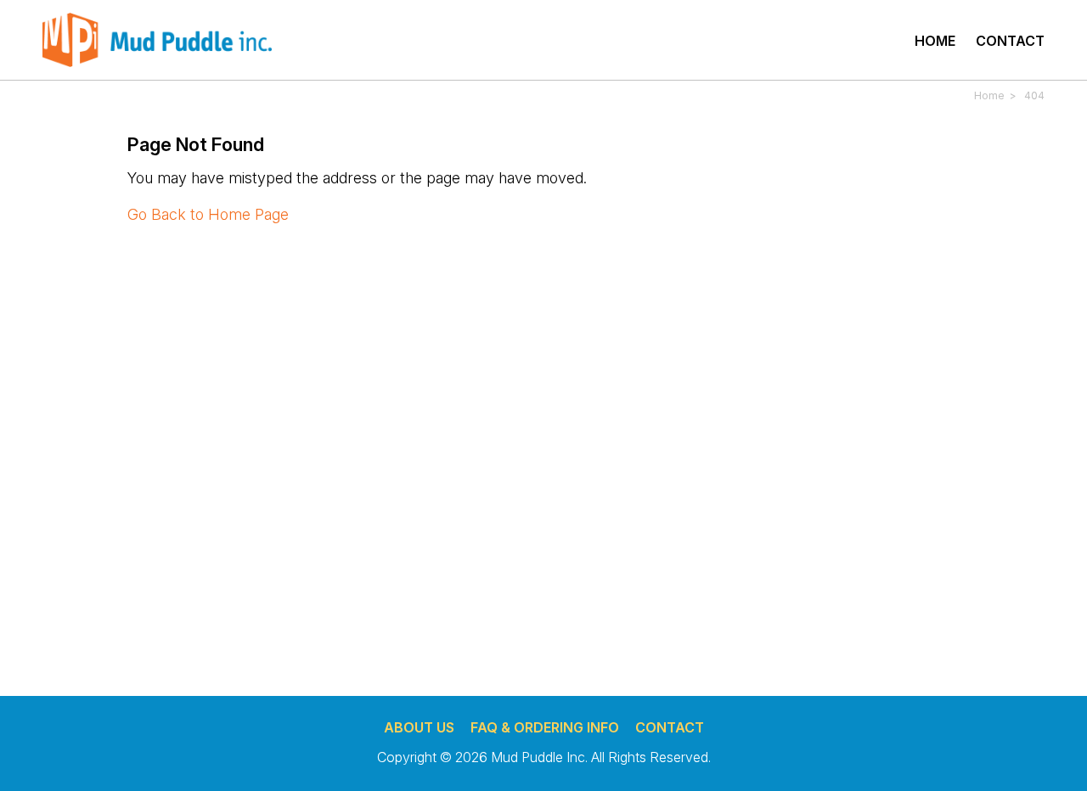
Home (935, 40)
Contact (1010, 40)
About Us (419, 727)
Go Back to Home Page (208, 214)
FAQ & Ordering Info (544, 727)
